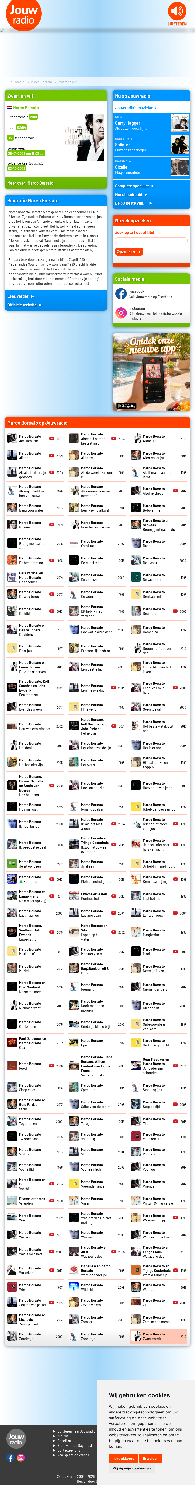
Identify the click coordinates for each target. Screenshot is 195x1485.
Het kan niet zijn (31, 762)
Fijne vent (92, 706)
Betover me (154, 507)
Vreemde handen (94, 1183)
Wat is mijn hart (30, 1251)
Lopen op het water (94, 932)
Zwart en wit (154, 1336)
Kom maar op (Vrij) (32, 896)
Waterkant (30, 1270)
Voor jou (154, 1166)
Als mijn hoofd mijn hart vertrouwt (33, 491)
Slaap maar (30, 1087)
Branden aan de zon (95, 524)
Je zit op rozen (30, 863)
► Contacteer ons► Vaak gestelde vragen (70, 1452)
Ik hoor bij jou (30, 823)
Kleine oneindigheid (96, 879)
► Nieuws (60, 1435)
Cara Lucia (92, 543)
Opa (32, 1043)
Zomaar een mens (156, 1319)
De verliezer (92, 577)
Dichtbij (30, 611)
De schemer (31, 577)
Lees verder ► (21, 296)
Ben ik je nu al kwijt (95, 507)
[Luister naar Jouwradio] (177, 24)
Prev (6, 30)
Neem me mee (32, 987)
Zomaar (92, 1319)
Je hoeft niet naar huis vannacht (156, 844)
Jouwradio (16, 81)
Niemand (92, 986)
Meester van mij (92, 951)
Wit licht (92, 1287)
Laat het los (154, 895)
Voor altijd (30, 1166)
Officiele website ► (25, 304)
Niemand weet (30, 1005)
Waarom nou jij (154, 1217)
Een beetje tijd (92, 666)
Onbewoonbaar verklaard (154, 1024)
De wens (92, 594)
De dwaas (154, 560)
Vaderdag (92, 1136)
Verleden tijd (154, 1136)
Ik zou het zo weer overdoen (95, 845)
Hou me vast (30, 806)
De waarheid (154, 577)
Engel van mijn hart (154, 687)
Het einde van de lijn (96, 745)
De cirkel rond (92, 560)
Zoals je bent (32, 1319)
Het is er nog (154, 745)
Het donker (30, 745)
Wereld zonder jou (157, 1270)
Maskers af (30, 951)
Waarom (30, 1217)
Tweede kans (30, 1136)
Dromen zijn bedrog (95, 648)
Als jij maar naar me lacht (157, 472)
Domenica (154, 629)
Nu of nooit (154, 1005)
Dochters (154, 611)
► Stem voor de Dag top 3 (72, 1445)
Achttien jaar (30, 438)
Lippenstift (30, 932)
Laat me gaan (92, 912)
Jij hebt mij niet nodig (159, 863)
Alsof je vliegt (154, 490)
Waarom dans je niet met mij (96, 1218)
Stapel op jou (154, 1087)
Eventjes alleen (30, 706)
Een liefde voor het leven (157, 667)
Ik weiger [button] (150, 1458)
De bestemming (31, 560)
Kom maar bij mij (155, 879)
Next (189, 30)
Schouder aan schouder (156, 1066)
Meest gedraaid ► (131, 194)
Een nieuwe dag (93, 687)
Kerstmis (30, 879)
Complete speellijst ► (135, 185)
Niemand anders (155, 986)
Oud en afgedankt (156, 1042)
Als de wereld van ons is (97, 472)
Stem (32, 1104)
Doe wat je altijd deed (97, 629)
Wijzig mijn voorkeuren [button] (132, 1468)
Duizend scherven (32, 667)
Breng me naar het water (33, 543)
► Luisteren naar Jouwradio (74, 1431)
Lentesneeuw (154, 912)
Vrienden (154, 1183)
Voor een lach (92, 1166)
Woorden (154, 1287)
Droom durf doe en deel (157, 648)
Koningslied (94, 895)
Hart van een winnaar (34, 726)
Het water (92, 762)
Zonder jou (30, 1336)
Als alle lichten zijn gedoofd (32, 472)
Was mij (92, 1234)
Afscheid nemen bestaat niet (93, 438)
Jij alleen (92, 863)
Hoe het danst (31, 785)
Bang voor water (31, 507)
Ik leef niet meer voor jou (155, 824)
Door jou (30, 648)
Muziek (95, 968)
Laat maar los (30, 912)
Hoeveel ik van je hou (158, 785)
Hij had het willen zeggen (155, 762)
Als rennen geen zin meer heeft (95, 491)
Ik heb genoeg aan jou (159, 806)
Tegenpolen (30, 1121)
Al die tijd (154, 438)
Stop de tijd (154, 1104)
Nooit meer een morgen (92, 1005)
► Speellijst (61, 1440)
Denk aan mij (154, 594)
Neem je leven (154, 968)
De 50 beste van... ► (134, 203)
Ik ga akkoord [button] (124, 1458)
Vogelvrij (154, 1151)
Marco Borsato (41, 81)
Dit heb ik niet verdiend (92, 611)
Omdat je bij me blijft (96, 1024)
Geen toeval (154, 706)
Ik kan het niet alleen (92, 824)
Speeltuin (92, 1087)
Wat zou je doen (156, 1251)
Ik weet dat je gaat (32, 844)
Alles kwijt (92, 455)
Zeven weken (92, 1302)
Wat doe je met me (157, 1234)
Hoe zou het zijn (92, 785)
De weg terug (30, 594)
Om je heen (30, 1024)
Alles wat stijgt (154, 455)
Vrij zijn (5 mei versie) (158, 1200)
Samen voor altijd (96, 1066)
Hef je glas (93, 726)
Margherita (154, 932)
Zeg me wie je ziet (32, 1302)
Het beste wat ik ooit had (158, 726)
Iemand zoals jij (92, 806)
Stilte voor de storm (95, 1104)
